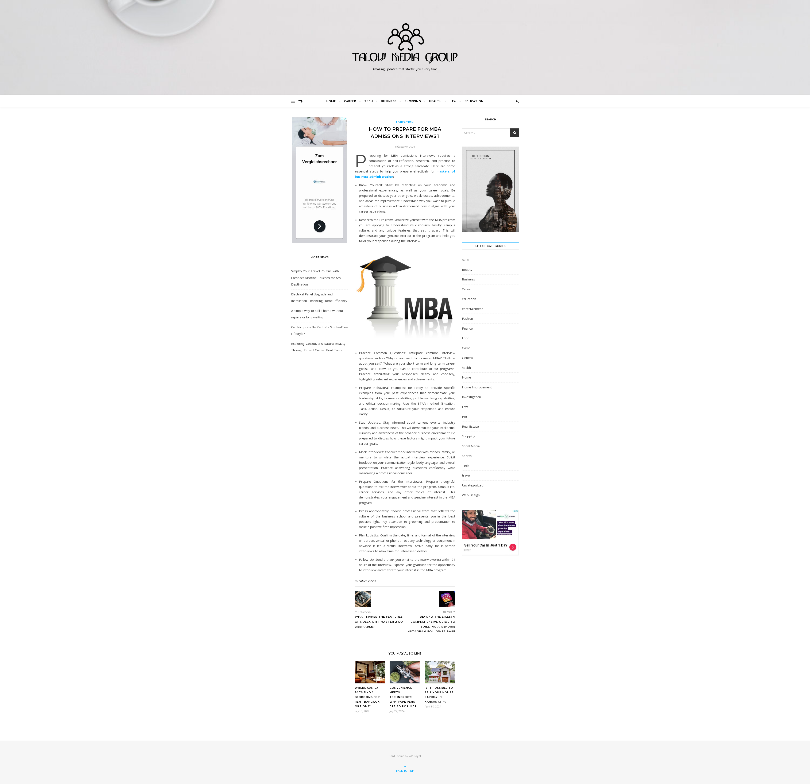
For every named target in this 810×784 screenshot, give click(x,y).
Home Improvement (477, 387)
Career (350, 101)
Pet (464, 416)
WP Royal (415, 756)
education (474, 101)
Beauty (467, 269)
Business (389, 101)
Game (466, 348)
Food (465, 338)
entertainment (472, 309)
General (467, 358)
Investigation (471, 397)
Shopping (413, 101)
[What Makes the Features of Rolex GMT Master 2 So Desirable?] (363, 599)
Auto (465, 259)
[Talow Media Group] (405, 43)
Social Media (471, 446)
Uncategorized (472, 485)
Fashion (467, 318)
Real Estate (470, 426)
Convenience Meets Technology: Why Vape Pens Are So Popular (403, 697)
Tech (368, 101)
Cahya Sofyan (367, 581)
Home (331, 101)
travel (466, 475)
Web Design (471, 495)
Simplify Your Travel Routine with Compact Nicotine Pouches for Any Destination (316, 277)
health (435, 101)
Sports (467, 456)
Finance (467, 328)
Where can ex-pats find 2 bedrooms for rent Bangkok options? (367, 697)
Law (453, 101)
